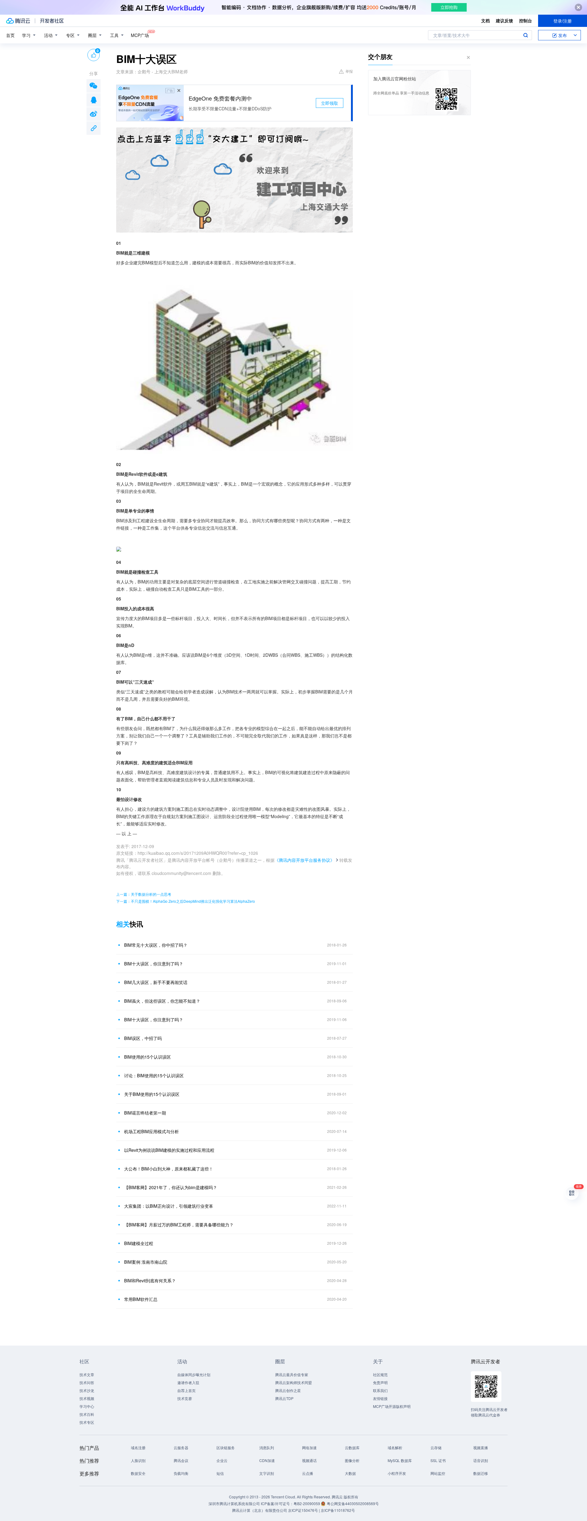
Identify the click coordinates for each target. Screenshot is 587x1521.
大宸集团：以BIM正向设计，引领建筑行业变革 (168, 1206)
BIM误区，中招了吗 (143, 1038)
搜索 (525, 35)
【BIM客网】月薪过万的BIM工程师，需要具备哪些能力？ (179, 1225)
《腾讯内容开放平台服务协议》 (304, 860)
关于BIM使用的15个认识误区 (151, 1094)
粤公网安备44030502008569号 (353, 1503)
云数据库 (352, 1447)
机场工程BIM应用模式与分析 (151, 1131)
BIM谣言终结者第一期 (145, 1113)
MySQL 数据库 (400, 1460)
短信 (220, 1473)
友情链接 (380, 1398)
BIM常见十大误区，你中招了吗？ (155, 945)
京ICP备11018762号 (338, 1510)
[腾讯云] (18, 21)
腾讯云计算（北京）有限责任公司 (259, 1510)
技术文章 (86, 1374)
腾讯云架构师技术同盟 (293, 1382)
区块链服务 (225, 1447)
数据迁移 (480, 1473)
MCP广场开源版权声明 (392, 1406)
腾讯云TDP (284, 1398)
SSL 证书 (438, 1460)
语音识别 (480, 1460)
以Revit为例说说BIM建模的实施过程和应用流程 (169, 1150)
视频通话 (309, 1460)
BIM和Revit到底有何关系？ (150, 1280)
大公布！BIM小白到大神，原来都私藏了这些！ (168, 1169)
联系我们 (380, 1390)
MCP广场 (140, 35)
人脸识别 (138, 1460)
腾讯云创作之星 (288, 1390)
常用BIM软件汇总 (140, 1299)
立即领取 (329, 103)
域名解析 (395, 1447)
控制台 (525, 20)
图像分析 (352, 1460)
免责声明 (380, 1382)
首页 (10, 35)
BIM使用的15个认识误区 (147, 1057)
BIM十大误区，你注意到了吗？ (153, 964)
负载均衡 (181, 1473)
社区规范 (380, 1374)
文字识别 (266, 1473)
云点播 (307, 1473)
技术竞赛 (184, 1398)
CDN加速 (267, 1460)
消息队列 (266, 1447)
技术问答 (86, 1382)
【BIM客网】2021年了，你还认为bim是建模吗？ (170, 1187)
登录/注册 (562, 21)
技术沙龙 (86, 1390)
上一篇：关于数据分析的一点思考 (143, 894)
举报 (349, 71)
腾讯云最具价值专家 (291, 1374)
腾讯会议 (181, 1460)
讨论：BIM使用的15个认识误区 (154, 1075)
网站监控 (437, 1473)
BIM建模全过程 (138, 1243)
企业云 (221, 1460)
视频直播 (480, 1447)
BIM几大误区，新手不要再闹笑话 (155, 982)
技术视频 (86, 1398)
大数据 (350, 1473)
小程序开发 (397, 1473)
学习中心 (86, 1406)
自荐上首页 (186, 1390)
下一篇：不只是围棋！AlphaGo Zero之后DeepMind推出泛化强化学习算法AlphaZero (185, 901)
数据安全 (138, 1473)
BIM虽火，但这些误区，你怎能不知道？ (162, 1001)
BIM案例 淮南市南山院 (145, 1262)
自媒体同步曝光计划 (193, 1374)
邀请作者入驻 (188, 1382)
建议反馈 (504, 20)
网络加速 (309, 1447)
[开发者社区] (52, 20)
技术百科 (86, 1414)
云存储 (435, 1447)
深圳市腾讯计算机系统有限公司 (234, 1503)
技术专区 (86, 1422)
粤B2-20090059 (307, 1503)
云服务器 (181, 1447)
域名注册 (138, 1447)
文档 (485, 20)
